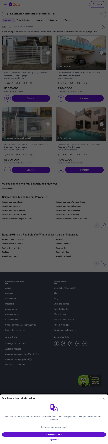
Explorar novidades (54, 434)
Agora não (54, 440)
